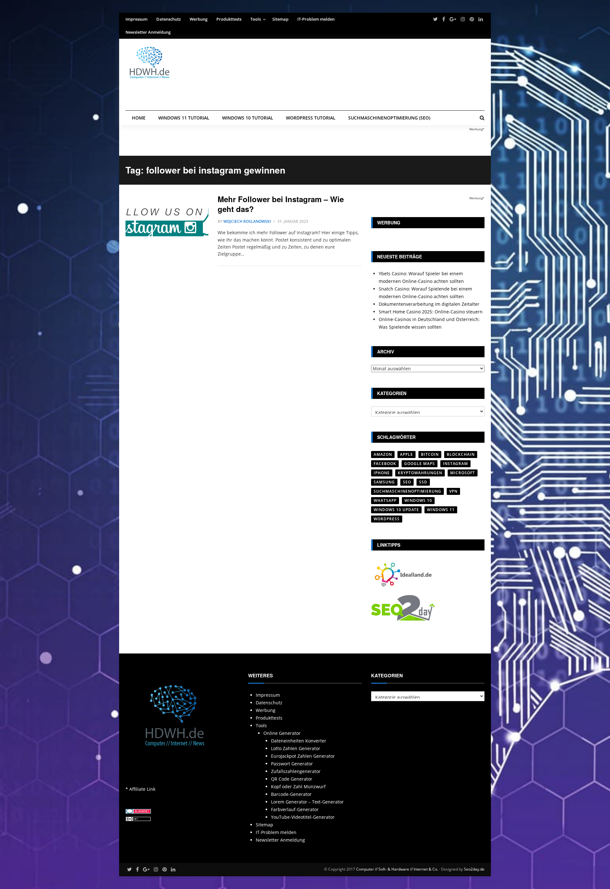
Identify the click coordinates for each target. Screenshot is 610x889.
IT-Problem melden (316, 19)
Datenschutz (168, 19)
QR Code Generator (291, 779)
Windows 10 (418, 500)
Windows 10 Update (396, 509)
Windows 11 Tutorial (183, 118)
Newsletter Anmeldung (148, 32)
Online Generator (282, 733)
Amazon (383, 454)
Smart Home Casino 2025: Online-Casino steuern (431, 312)
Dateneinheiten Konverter (298, 741)
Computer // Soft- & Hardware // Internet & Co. (397, 869)
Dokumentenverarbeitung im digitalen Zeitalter (429, 304)
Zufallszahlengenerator (296, 771)
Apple (406, 454)
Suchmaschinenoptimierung (407, 491)
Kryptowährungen (420, 472)
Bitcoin (430, 454)
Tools (255, 19)
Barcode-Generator (291, 794)
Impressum (136, 19)
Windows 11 (441, 509)
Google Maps (419, 463)
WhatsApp (385, 500)
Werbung (198, 19)
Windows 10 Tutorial (247, 118)
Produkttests (228, 19)
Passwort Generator (292, 764)
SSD (423, 482)
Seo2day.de (474, 869)
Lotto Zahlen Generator (295, 748)
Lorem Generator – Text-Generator (307, 802)
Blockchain (461, 454)
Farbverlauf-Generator (295, 809)
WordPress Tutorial (311, 118)
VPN (453, 491)
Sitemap (280, 19)
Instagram (455, 463)
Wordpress (387, 519)
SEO (407, 482)
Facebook (385, 463)
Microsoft (462, 472)
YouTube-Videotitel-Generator (303, 817)
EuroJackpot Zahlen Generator (303, 756)
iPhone (382, 472)
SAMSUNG (384, 482)
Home (139, 118)
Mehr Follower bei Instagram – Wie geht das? (281, 204)
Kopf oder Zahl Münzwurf (298, 786)
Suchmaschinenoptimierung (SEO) (389, 118)
